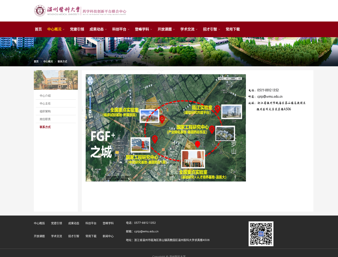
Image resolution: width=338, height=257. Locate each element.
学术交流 (187, 29)
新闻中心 (108, 236)
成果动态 (97, 29)
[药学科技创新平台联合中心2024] (80, 11)
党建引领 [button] (77, 29)
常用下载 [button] (233, 29)
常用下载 (90, 236)
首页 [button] (38, 29)
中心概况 (54, 29)
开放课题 (165, 29)
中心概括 (39, 223)
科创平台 (119, 29)
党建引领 (56, 223)
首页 (36, 61)
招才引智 (210, 29)
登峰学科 (142, 29)
